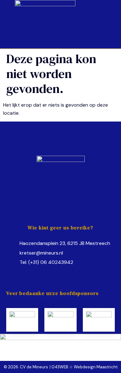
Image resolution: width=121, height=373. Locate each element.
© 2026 (11, 367)
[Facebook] (48, 273)
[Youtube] (72, 273)
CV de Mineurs (34, 367)
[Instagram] (60, 273)
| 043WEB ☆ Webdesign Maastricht (84, 367)
